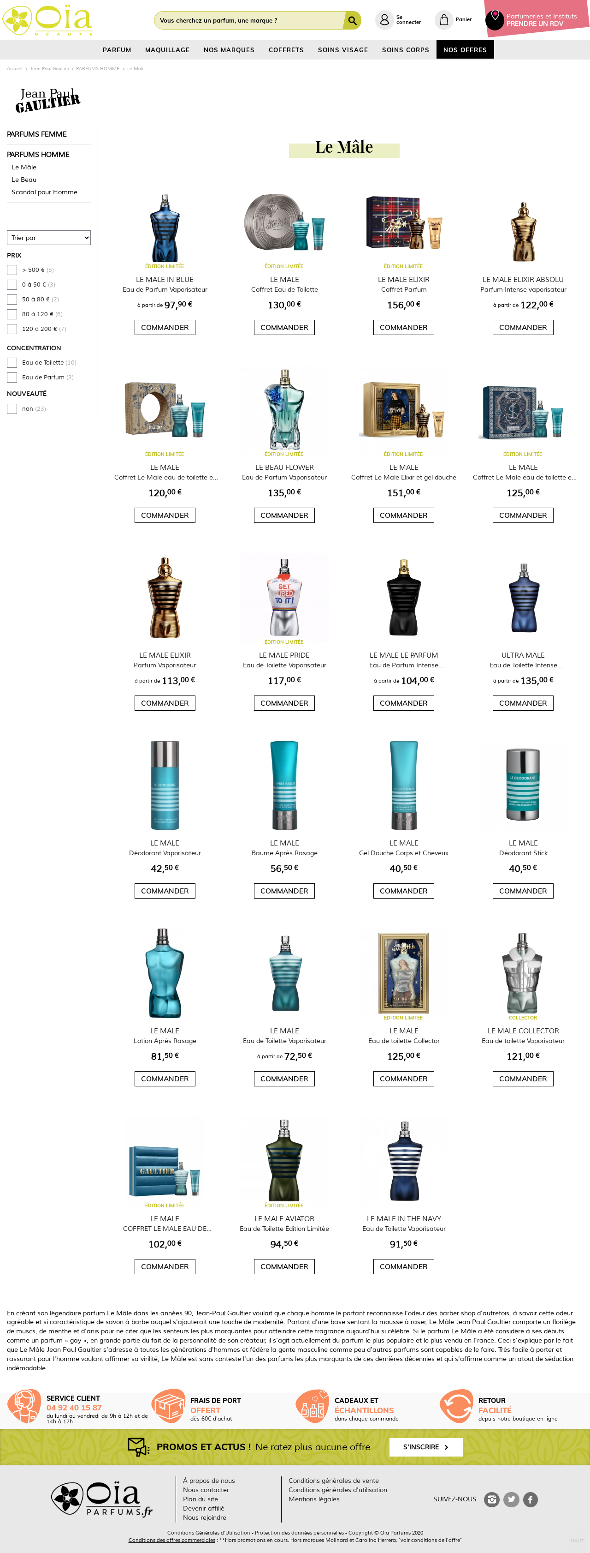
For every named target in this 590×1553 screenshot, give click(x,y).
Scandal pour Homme (44, 192)
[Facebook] (530, 1499)
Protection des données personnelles (299, 1532)
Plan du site (200, 1499)
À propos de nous (209, 1481)
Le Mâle (24, 167)
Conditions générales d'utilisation (338, 1490)
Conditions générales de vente (334, 1481)
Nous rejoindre (204, 1518)
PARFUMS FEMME (37, 134)
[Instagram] (492, 1499)
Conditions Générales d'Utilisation (208, 1532)
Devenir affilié (203, 1508)
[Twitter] (511, 1499)
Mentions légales (314, 1499)
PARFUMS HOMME (38, 154)
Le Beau (24, 180)
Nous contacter (206, 1490)
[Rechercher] (353, 20)
